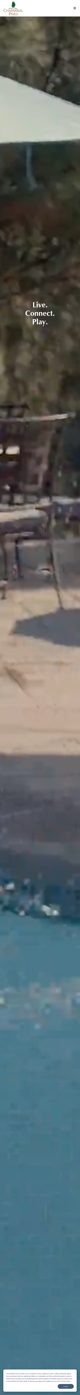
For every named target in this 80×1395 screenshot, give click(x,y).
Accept (65, 1386)
